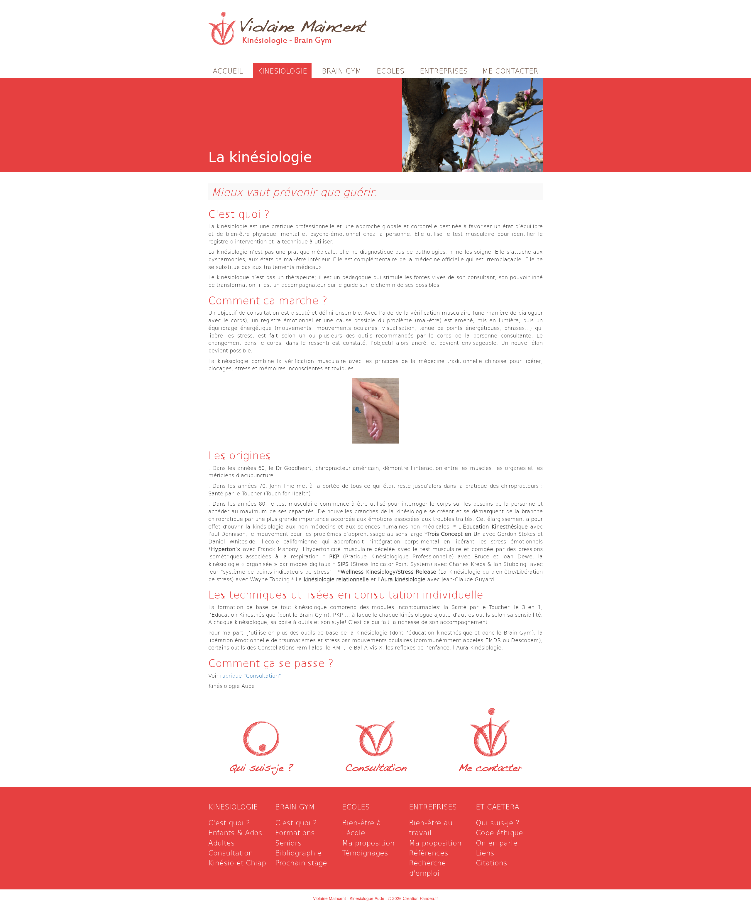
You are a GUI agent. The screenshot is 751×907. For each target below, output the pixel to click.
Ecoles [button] (390, 71)
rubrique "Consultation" (250, 675)
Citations (491, 862)
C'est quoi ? (229, 822)
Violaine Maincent (302, 23)
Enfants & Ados (235, 832)
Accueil (228, 71)
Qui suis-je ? (261, 768)
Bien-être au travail (430, 827)
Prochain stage (301, 862)
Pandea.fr (429, 898)
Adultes (221, 843)
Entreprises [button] (444, 71)
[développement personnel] (472, 125)
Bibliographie (298, 852)
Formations (295, 832)
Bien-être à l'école (361, 827)
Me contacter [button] (510, 71)
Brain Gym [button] (341, 71)
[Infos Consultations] (375, 730)
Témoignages (365, 852)
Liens (485, 852)
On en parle (496, 843)
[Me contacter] (490, 730)
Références (428, 852)
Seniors (288, 843)
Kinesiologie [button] (282, 71)
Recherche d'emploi (427, 867)
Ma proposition (368, 843)
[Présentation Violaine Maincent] (261, 730)
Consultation (375, 768)
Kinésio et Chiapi (238, 862)
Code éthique (499, 832)
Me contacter (490, 768)
